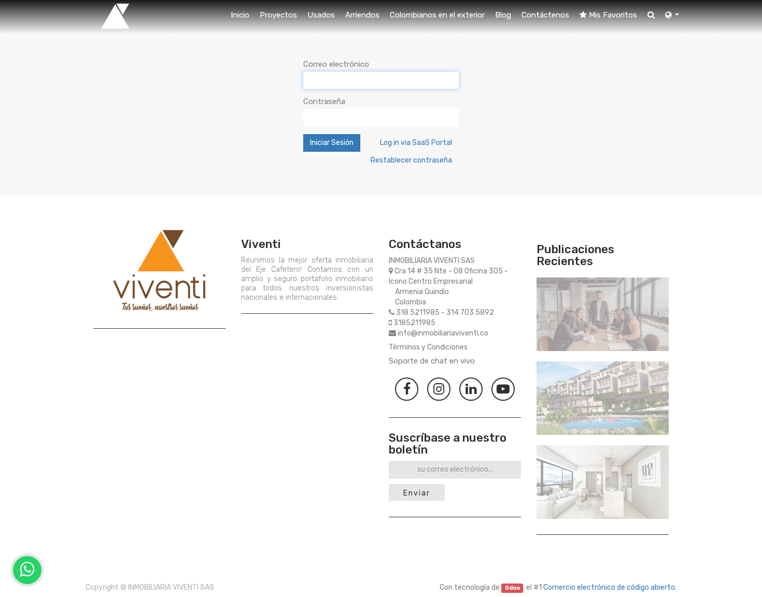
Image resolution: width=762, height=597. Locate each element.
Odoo (512, 588)
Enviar (416, 493)
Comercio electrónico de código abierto (609, 587)
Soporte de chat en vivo (432, 361)
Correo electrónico (336, 64)
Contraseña (324, 101)
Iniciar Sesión (332, 142)
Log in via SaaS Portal (416, 142)
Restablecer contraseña (411, 160)
